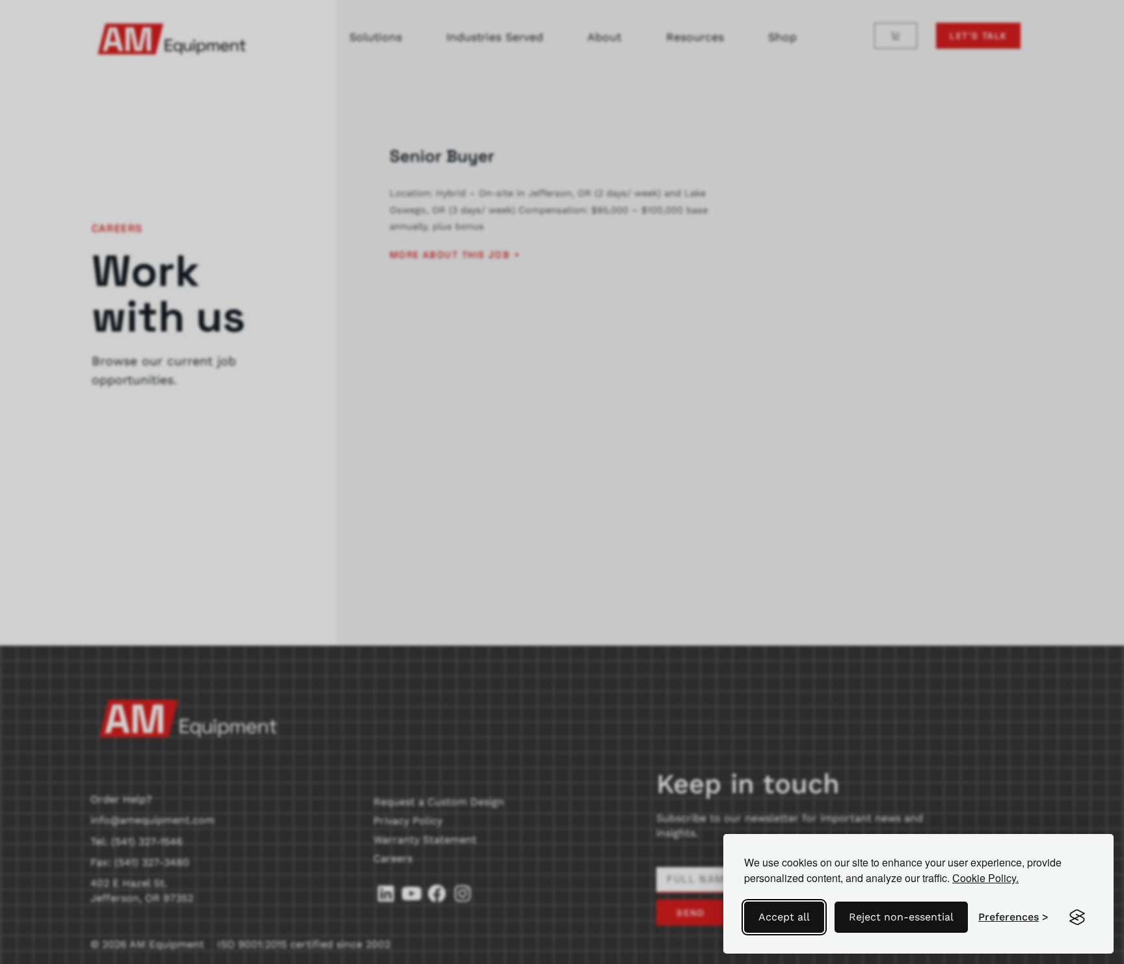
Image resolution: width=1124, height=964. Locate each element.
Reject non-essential (901, 917)
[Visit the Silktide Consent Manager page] (1077, 917)
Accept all (784, 917)
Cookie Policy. (985, 877)
